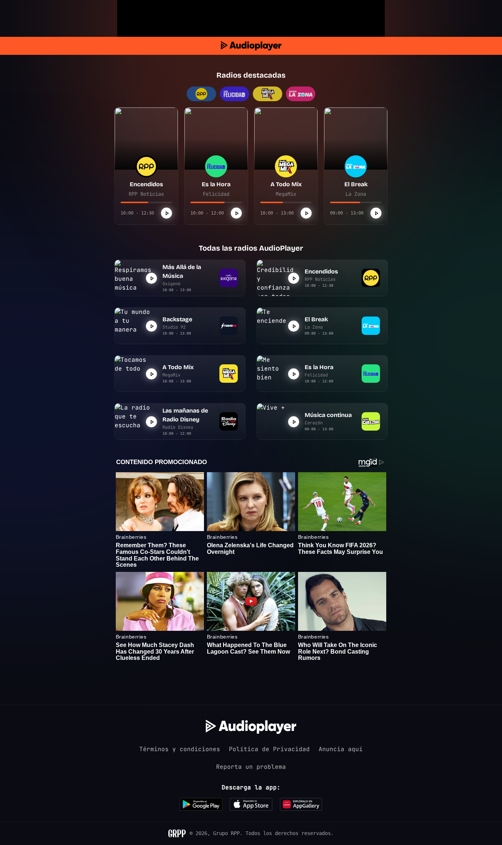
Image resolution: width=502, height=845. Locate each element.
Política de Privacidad (269, 749)
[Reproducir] (166, 213)
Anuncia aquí (341, 749)
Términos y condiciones (179, 749)
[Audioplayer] (251, 45)
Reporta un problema (251, 767)
